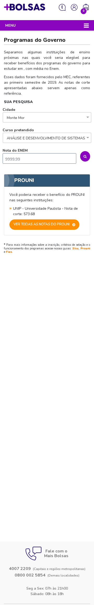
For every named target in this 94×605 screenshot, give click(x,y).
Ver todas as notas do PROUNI (42, 224)
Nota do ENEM (15, 150)
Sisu (75, 248)
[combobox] (47, 118)
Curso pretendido (44, 134)
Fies (9, 252)
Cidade (14, 113)
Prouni (85, 248)
